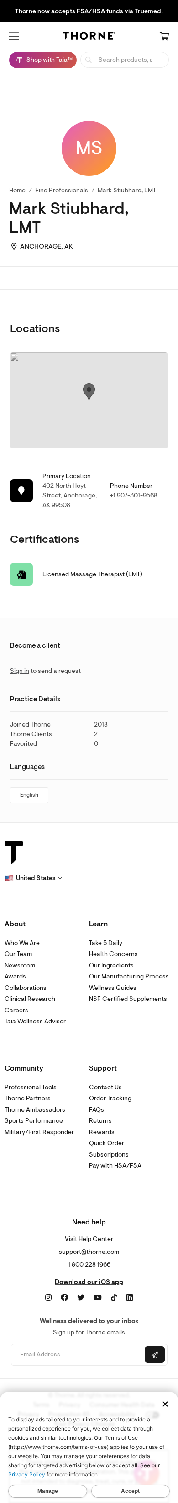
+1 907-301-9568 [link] (133, 495)
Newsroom (20, 965)
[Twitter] (80, 1297)
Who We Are (22, 943)
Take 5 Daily (105, 943)
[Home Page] (89, 37)
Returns (100, 1121)
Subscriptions (109, 1155)
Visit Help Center (89, 1239)
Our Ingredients (111, 965)
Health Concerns (113, 954)
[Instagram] (48, 1297)
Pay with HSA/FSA (115, 1166)
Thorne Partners (28, 1098)
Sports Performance (34, 1121)
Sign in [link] (19, 671)
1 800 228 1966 (89, 1264)
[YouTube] (98, 1297)
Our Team (18, 954)
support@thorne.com (89, 1252)
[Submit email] (155, 1354)
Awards (15, 976)
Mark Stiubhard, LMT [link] (127, 190)
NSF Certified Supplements (128, 999)
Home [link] (17, 190)
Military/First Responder (39, 1132)
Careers (16, 1010)
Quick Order (106, 1143)
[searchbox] (124, 60)
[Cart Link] (164, 37)
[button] (14, 36)
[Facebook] (64, 1297)
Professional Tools (31, 1087)
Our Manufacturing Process (129, 976)
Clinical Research (30, 999)
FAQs (96, 1110)
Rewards (102, 1132)
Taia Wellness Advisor (35, 1021)
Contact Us (105, 1087)
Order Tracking (110, 1098)
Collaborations (26, 988)
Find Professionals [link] (61, 190)
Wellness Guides (112, 988)
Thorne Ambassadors (35, 1110)
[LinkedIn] (129, 1297)
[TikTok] (114, 1297)
